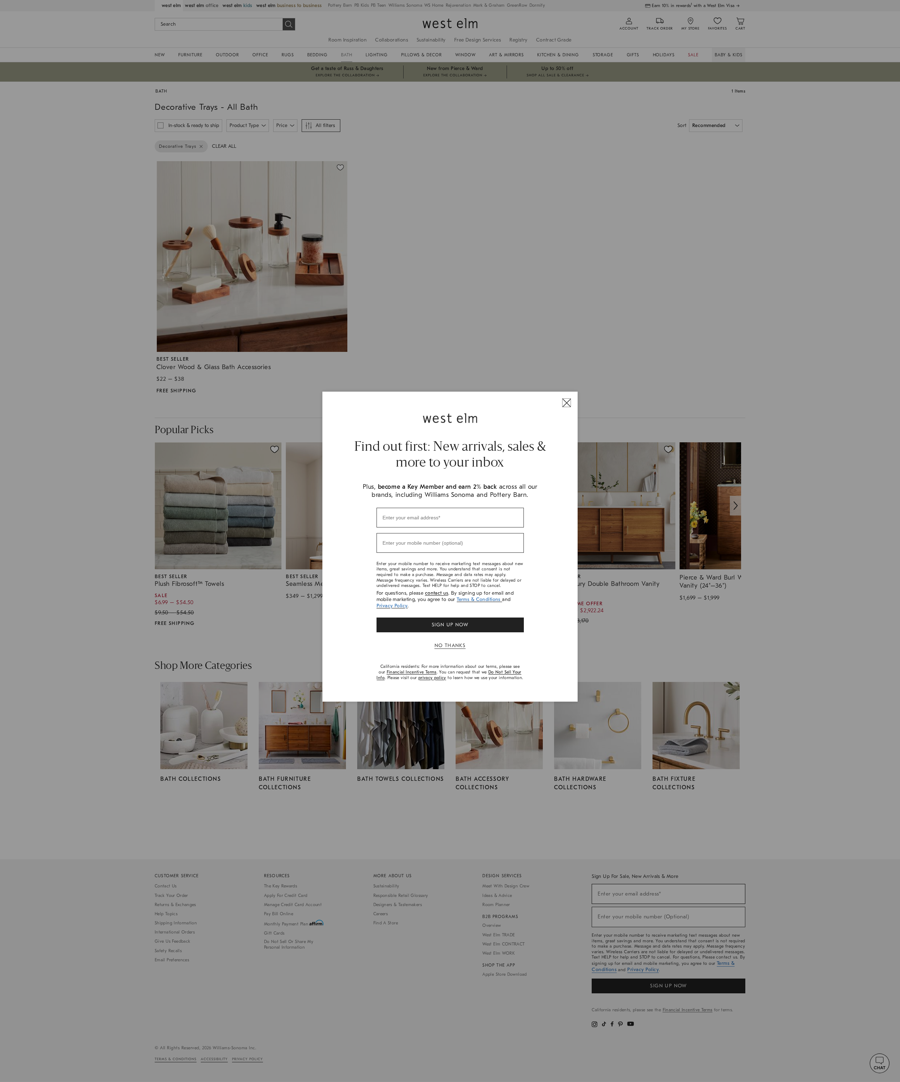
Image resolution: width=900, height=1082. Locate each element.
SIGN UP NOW (450, 625)
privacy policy (432, 677)
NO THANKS (450, 645)
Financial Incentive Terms (412, 672)
